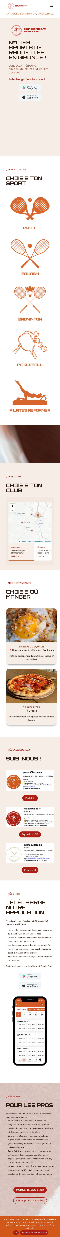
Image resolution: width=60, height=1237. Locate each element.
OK (16, 1232)
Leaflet (23, 541)
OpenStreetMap (35, 541)
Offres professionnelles (30, 1200)
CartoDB (47, 541)
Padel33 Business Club (30, 1190)
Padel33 (30, 798)
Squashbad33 (30, 834)
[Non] (56, 1226)
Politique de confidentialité (34, 1232)
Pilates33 (30, 870)
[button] (37, 515)
